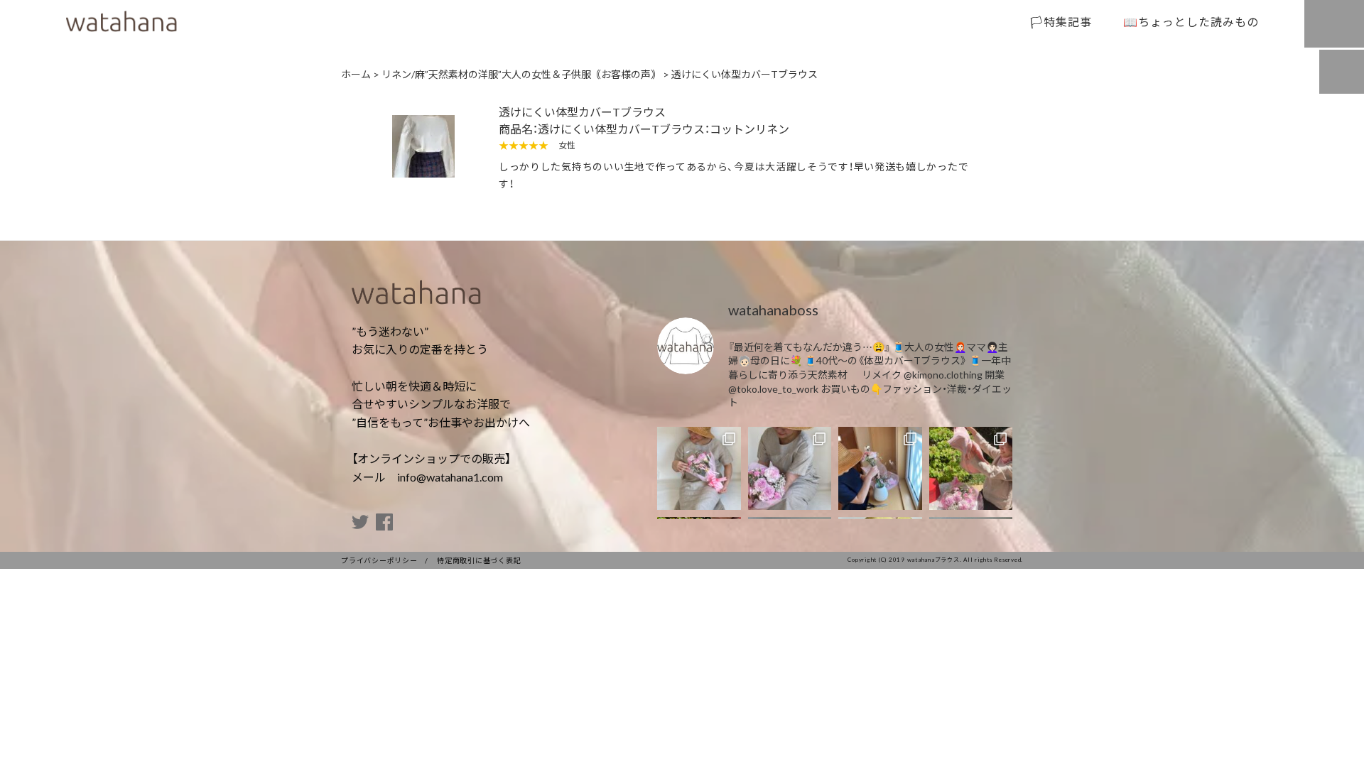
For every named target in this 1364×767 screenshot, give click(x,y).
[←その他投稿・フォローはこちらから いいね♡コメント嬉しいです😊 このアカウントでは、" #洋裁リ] (699, 469)
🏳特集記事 (1061, 21)
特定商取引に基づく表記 (479, 560)
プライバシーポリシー (379, 560)
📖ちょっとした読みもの (1191, 21)
